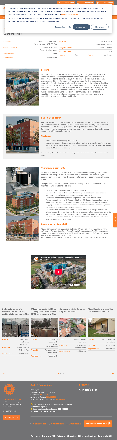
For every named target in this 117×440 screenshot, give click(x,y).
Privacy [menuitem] (61, 436)
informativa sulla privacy (69, 14)
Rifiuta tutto (99, 27)
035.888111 (43, 395)
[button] (58, 373)
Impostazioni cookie (63, 27)
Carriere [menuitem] (35, 436)
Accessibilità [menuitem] (104, 436)
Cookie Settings (11, 417)
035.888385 (51, 397)
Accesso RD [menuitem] (48, 436)
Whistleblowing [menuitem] (87, 436)
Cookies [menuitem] (71, 436)
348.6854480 (60, 399)
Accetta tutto (81, 27)
